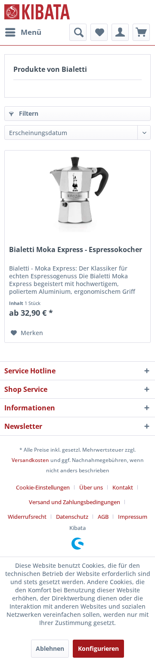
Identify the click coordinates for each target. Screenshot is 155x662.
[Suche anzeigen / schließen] (78, 32)
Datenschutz (72, 516)
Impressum (132, 516)
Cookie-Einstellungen (43, 487)
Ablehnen (50, 648)
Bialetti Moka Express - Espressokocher (75, 249)
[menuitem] (23, 32)
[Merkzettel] (99, 32)
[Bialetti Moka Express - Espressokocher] (77, 193)
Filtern (27, 113)
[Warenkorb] (141, 32)
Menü (31, 32)
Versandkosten (30, 460)
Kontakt (122, 487)
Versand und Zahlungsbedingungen (74, 502)
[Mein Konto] (120, 32)
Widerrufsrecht (27, 516)
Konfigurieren (98, 648)
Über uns (91, 487)
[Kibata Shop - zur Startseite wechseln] (37, 11)
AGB (103, 516)
